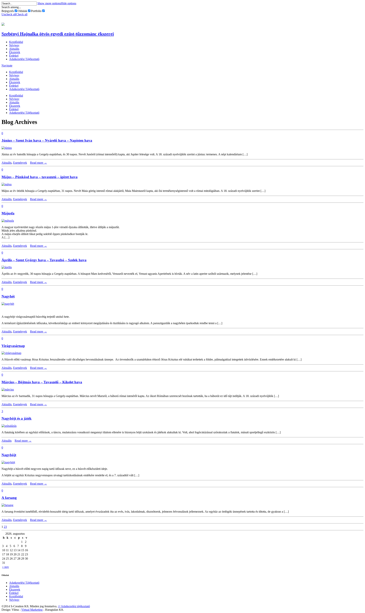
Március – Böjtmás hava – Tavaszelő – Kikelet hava (42, 382)
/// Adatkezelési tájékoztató (74, 606)
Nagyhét (8, 296)
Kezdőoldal (16, 42)
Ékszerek (14, 52)
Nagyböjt (9, 455)
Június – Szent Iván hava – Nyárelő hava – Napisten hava (47, 140)
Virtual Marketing (32, 609)
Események (20, 162)
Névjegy (14, 45)
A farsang (9, 498)
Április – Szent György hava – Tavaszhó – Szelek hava (44, 260)
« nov (5, 567)
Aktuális (14, 48)
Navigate (7, 65)
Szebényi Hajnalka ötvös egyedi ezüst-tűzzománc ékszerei (58, 33)
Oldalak (22, 11)
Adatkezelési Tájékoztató (24, 59)
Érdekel (13, 55)
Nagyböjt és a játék (17, 418)
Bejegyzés (8, 11)
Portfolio (36, 11)
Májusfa (8, 213)
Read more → (38, 162)
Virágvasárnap (13, 346)
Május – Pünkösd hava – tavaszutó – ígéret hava (40, 177)
